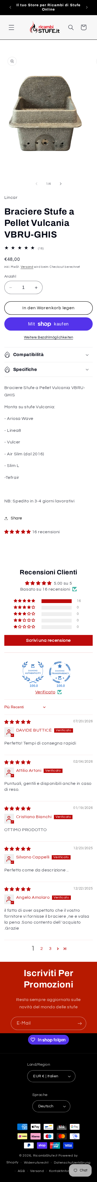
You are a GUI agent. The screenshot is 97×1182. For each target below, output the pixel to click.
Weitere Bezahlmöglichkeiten (48, 337)
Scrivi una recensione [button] (48, 640)
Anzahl (10, 276)
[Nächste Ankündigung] (87, 7)
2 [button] (41, 948)
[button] (11, 27)
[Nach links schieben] (36, 184)
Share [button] (16, 518)
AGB (21, 1171)
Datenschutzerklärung (72, 1162)
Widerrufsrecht (36, 1162)
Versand (27, 266)
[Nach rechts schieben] (61, 184)
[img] (17, 722)
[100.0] (33, 672)
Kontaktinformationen (67, 1171)
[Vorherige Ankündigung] (10, 7)
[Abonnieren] (80, 1023)
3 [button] (50, 948)
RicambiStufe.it (45, 1155)
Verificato (45, 692)
